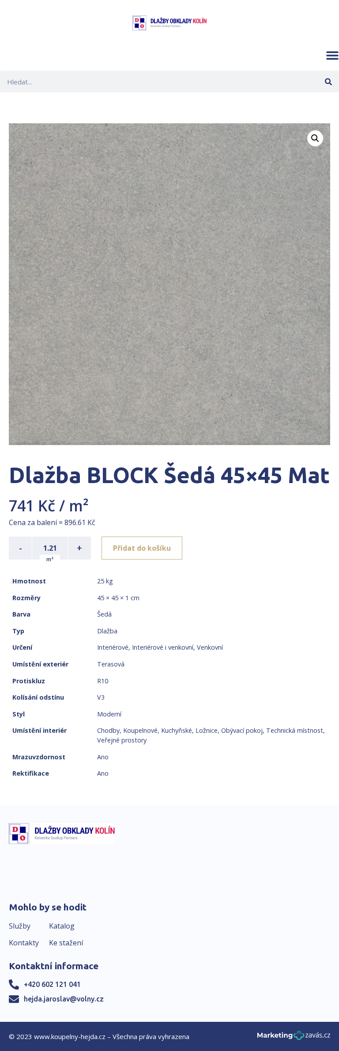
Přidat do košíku (142, 548)
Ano (103, 757)
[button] (332, 55)
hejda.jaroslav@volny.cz (64, 999)
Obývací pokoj (242, 730)
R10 (102, 681)
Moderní (109, 714)
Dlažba (107, 631)
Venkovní (210, 647)
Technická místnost (294, 730)
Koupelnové (140, 730)
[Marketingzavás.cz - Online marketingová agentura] (293, 1038)
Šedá (104, 614)
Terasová (110, 664)
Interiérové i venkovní (162, 647)
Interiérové (112, 647)
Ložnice (207, 730)
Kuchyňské (176, 730)
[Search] (328, 81)
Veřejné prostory (122, 740)
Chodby (108, 730)
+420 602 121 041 (52, 984)
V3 (101, 697)
